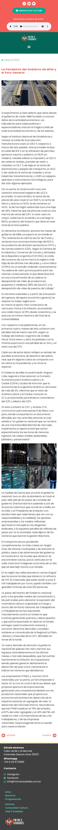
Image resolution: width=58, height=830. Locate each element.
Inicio (8, 791)
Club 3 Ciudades (14, 811)
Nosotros (10, 795)
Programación (13, 799)
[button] (29, 46)
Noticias (9, 804)
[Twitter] (34, 3)
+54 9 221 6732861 (14, 762)
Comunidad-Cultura (16, 807)
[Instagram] (24, 3)
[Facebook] (29, 3)
